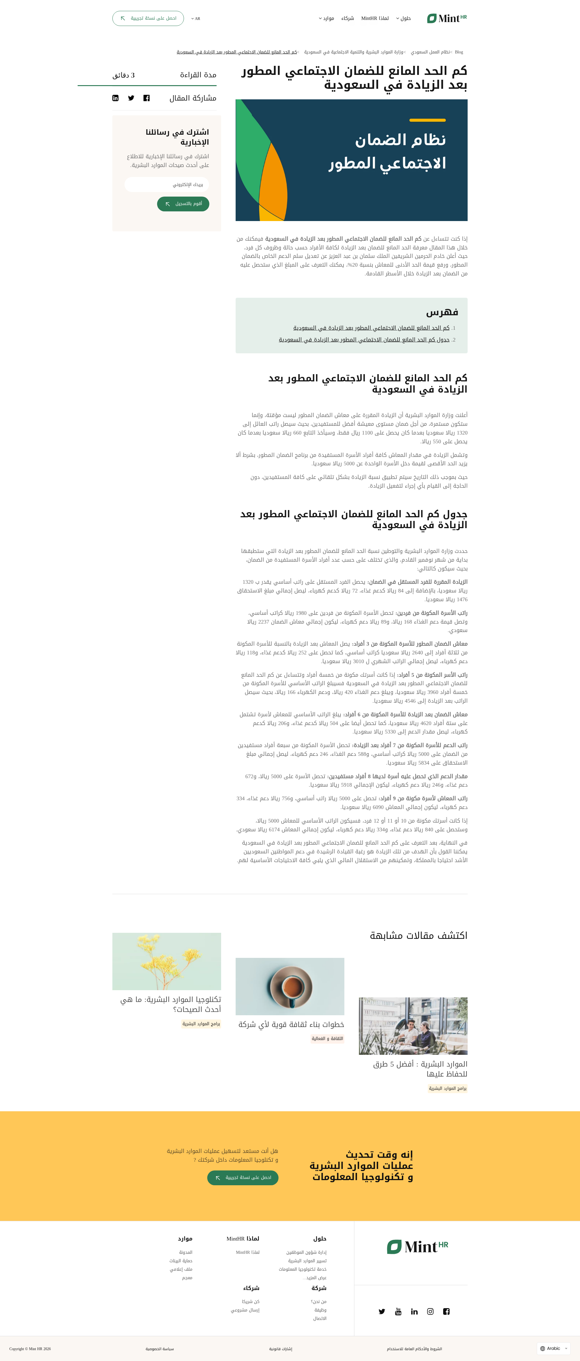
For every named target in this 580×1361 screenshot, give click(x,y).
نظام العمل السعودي (430, 52)
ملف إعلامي (181, 1269)
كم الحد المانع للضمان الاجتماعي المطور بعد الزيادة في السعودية (371, 328)
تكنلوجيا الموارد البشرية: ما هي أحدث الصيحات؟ (170, 1005)
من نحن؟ (319, 1302)
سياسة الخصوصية (160, 1349)
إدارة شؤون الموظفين (306, 1252)
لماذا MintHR (375, 18)
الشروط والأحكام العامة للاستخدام (414, 1349)
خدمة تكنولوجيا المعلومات (303, 1269)
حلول (405, 18)
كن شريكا (250, 1302)
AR (197, 18)
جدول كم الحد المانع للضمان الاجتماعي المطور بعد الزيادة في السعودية (364, 340)
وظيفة (320, 1310)
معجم (187, 1278)
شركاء (347, 18)
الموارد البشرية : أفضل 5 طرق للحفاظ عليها (420, 1069)
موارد (328, 18)
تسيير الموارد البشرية (307, 1261)
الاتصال (320, 1318)
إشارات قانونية (280, 1349)
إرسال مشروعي (245, 1310)
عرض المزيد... (315, 1278)
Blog (459, 52)
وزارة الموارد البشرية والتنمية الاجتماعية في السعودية (353, 52)
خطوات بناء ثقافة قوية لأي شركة (291, 1025)
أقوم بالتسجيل (189, 204)
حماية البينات (180, 1261)
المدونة (185, 1252)
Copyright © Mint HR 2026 (30, 1349)
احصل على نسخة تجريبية (153, 18)
